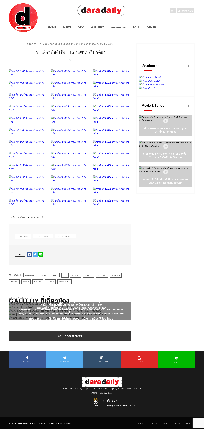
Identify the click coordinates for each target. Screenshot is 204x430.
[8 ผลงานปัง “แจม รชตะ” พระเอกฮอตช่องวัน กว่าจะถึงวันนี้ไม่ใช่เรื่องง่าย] (165, 146)
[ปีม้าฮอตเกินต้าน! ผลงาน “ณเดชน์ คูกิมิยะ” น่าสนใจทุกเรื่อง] (165, 121)
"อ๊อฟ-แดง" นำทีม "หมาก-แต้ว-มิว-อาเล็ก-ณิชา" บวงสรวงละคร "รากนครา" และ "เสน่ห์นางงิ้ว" (71, 311)
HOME (52, 27)
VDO (81, 27)
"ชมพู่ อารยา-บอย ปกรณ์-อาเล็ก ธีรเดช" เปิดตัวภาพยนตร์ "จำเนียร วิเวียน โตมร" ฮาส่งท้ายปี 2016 (71, 315)
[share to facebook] (29, 254)
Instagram (102, 362)
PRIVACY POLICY (182, 423)
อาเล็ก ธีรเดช (64, 282)
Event (47, 236)
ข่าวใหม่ (37, 282)
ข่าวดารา (89, 275)
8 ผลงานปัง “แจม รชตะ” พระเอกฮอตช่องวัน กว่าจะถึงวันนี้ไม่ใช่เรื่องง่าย (165, 155)
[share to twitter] (35, 254)
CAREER (166, 423)
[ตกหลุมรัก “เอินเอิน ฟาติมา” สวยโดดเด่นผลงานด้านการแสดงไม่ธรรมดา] (165, 172)
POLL (136, 27)
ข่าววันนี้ (14, 282)
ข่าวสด (26, 282)
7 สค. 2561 (23, 236)
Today (55, 275)
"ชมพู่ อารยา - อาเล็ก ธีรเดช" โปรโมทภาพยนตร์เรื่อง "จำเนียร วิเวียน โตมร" (71, 318)
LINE (176, 362)
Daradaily (30, 275)
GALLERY (97, 27)
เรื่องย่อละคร (118, 27)
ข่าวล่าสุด (116, 275)
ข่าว (65, 275)
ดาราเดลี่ (50, 282)
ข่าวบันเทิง (102, 275)
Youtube (139, 362)
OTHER (151, 27)
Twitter (64, 362)
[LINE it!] (40, 254)
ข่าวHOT (75, 275)
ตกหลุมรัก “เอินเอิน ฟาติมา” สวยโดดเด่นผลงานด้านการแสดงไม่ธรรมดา (165, 181)
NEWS (67, 27)
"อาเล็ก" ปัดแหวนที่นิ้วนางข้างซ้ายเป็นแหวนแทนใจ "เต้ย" (71, 304)
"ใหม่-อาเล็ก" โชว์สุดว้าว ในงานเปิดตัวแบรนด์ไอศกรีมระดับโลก (71, 308)
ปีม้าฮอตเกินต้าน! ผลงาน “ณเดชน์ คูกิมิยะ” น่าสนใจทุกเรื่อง (165, 130)
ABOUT (141, 423)
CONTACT (154, 423)
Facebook (27, 362)
